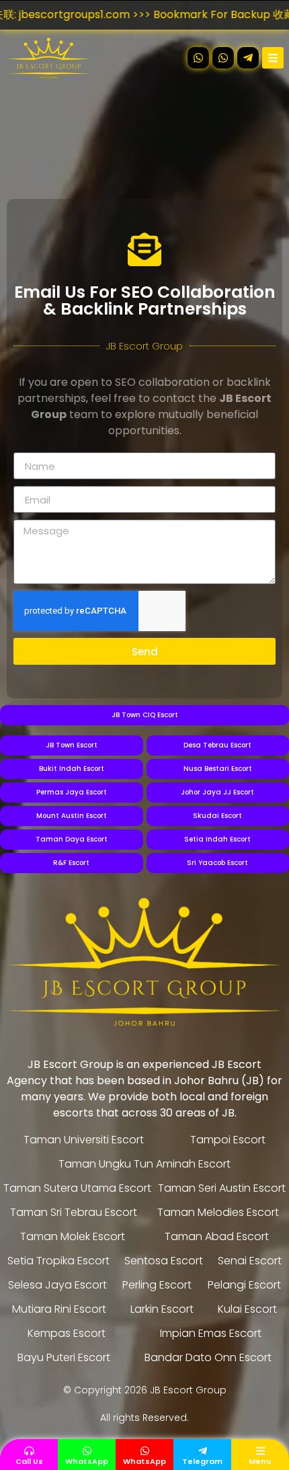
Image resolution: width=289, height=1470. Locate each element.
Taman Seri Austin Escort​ (222, 1188)
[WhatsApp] (87, 1451)
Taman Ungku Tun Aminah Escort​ (144, 1164)
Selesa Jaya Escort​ (57, 1285)
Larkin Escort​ (162, 1309)
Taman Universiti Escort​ (84, 1139)
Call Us (29, 1461)
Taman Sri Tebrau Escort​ (73, 1212)
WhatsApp (86, 1461)
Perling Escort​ (157, 1285)
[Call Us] (29, 1451)
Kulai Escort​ (247, 1309)
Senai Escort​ (250, 1260)
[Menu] (260, 1451)
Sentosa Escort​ (163, 1260)
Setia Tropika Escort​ (58, 1260)
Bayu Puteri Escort (63, 1357)
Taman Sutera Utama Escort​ (77, 1188)
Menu (260, 1461)
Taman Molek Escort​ (72, 1236)
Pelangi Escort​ (244, 1285)
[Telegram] (203, 1451)
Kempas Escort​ (67, 1333)
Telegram (202, 1461)
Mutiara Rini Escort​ (59, 1309)
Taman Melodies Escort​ (218, 1212)
